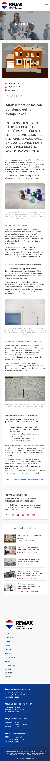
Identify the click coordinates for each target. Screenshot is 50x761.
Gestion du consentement (30, 754)
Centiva (30, 758)
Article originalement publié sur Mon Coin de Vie (24, 479)
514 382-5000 (13, 712)
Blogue (8, 669)
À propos (8, 653)
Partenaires (10, 657)
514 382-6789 (13, 741)
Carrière (8, 649)
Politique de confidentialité (24, 753)
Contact (8, 673)
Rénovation (13, 83)
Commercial (9, 641)
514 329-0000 (14, 727)
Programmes (10, 665)
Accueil (8, 633)
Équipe (7, 645)
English (8, 677)
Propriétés (9, 637)
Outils (7, 661)
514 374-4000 (13, 697)
